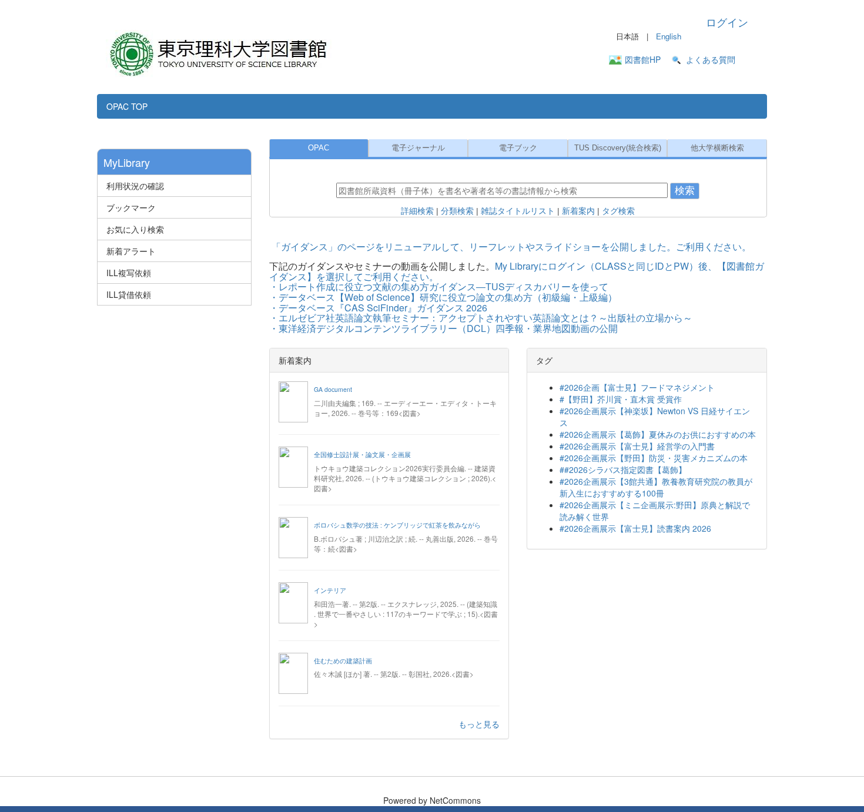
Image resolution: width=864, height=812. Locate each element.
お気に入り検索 (135, 229)
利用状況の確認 (135, 186)
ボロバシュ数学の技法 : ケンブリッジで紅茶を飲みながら (397, 525)
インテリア (330, 590)
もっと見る (479, 724)
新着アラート (131, 251)
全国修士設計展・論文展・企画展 (362, 454)
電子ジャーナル (418, 148)
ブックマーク (131, 207)
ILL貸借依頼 (128, 294)
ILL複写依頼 (128, 273)
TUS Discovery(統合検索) (617, 148)
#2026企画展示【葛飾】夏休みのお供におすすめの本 (658, 434)
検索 (685, 190)
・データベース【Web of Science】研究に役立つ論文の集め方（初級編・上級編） (443, 297)
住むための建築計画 (343, 660)
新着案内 (578, 211)
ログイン (727, 21)
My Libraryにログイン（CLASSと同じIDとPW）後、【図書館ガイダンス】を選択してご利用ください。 (516, 271)
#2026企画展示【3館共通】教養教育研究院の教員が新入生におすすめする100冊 (656, 487)
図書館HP (643, 59)
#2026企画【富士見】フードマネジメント (637, 387)
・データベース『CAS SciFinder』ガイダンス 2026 (378, 307)
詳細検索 (417, 211)
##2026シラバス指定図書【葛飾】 (623, 469)
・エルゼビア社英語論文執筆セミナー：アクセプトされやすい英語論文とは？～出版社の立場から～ (480, 317)
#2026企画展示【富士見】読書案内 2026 (635, 528)
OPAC (318, 148)
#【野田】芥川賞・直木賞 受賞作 (621, 399)
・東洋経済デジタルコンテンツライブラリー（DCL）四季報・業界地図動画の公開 (443, 328)
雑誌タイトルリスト (518, 211)
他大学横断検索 (717, 148)
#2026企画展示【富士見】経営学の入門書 (637, 446)
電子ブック (518, 148)
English (668, 36)
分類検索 (457, 211)
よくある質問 (710, 59)
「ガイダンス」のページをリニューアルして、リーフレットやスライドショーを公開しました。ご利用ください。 (511, 246)
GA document (333, 389)
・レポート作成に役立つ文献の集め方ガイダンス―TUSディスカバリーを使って (438, 286)
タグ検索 (618, 211)
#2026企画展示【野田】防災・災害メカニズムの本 (654, 458)
